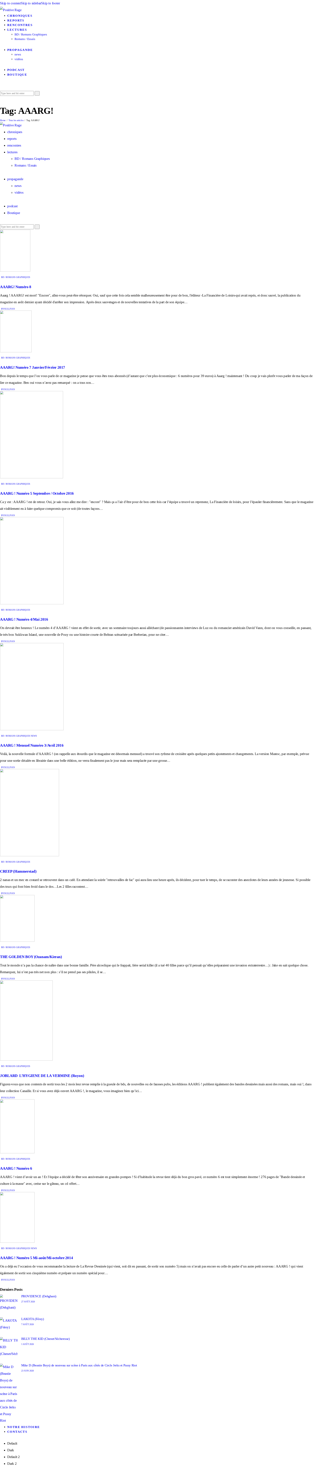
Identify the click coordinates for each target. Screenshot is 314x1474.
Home (3, 120)
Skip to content (10, 3)
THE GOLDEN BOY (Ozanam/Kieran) (31, 957)
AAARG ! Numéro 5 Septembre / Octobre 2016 (37, 493)
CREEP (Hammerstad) (18, 871)
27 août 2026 (28, 1301)
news (34, 736)
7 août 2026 (27, 1324)
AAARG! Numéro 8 (15, 287)
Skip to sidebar (31, 3)
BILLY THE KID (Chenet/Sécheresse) (45, 1339)
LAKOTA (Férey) (32, 1319)
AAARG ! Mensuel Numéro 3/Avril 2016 (31, 745)
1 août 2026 (27, 1344)
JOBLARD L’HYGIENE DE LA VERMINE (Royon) (42, 1076)
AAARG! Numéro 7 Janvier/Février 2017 (32, 367)
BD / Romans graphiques (15, 277)
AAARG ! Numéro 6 (16, 1168)
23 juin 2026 (27, 1370)
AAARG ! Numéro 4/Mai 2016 (24, 619)
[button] (1, 86)
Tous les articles (16, 120)
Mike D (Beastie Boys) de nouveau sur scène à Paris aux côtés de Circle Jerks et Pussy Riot (79, 1365)
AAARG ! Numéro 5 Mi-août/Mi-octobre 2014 (36, 1258)
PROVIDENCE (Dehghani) (38, 1296)
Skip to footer (50, 3)
